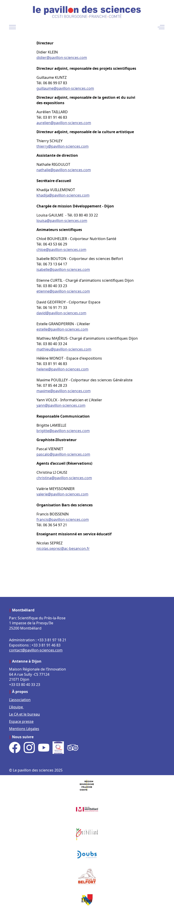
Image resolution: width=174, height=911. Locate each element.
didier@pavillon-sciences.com (61, 57)
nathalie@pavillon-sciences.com (63, 169)
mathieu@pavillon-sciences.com (63, 349)
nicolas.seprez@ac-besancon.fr (63, 548)
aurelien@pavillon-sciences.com (63, 122)
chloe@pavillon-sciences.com (61, 249)
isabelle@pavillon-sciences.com (63, 269)
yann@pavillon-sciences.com (60, 405)
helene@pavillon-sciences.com (62, 369)
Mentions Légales (24, 728)
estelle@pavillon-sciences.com (62, 329)
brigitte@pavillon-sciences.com (63, 430)
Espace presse (21, 721)
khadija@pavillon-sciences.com (62, 195)
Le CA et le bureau (24, 714)
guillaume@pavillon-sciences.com (65, 88)
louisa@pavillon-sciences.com (61, 220)
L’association (20, 699)
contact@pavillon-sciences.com (36, 650)
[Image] (87, 786)
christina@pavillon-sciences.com (64, 477)
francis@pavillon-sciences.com (62, 519)
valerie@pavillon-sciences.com (62, 494)
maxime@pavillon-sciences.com (63, 390)
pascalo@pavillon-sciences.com (63, 454)
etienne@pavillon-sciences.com (63, 291)
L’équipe (16, 706)
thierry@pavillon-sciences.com (62, 146)
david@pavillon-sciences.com (61, 312)
